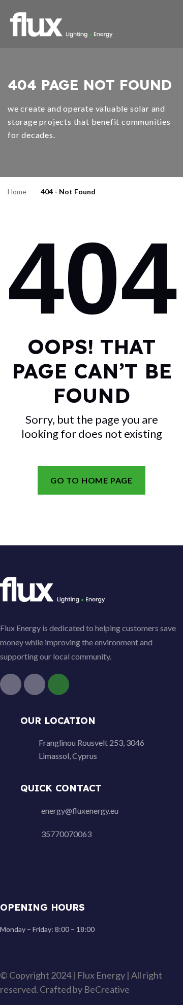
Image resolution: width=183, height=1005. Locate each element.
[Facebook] (10, 684)
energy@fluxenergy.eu (79, 810)
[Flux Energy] (62, 23)
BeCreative (107, 989)
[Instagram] (34, 684)
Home (17, 191)
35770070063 (66, 834)
